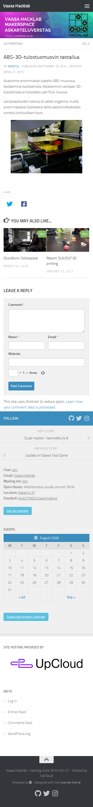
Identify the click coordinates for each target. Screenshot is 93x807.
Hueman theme (70, 782)
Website (14, 354)
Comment (16, 305)
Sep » (71, 597)
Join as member (18, 511)
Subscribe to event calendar (26, 617)
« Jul (22, 597)
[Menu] (87, 6)
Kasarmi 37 (26, 493)
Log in (12, 701)
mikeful (14, 66)
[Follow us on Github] (71, 418)
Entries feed (17, 712)
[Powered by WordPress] (30, 782)
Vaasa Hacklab (16, 6)
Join (15, 470)
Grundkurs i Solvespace (21, 258)
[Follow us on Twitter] (79, 418)
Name (13, 337)
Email (53, 337)
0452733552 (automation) (37, 498)
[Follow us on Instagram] (86, 418)
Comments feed (20, 723)
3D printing (13, 44)
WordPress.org (19, 734)
